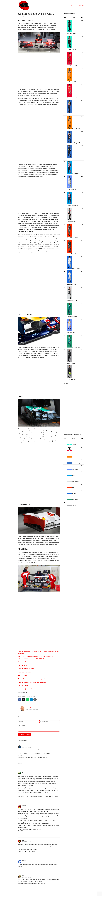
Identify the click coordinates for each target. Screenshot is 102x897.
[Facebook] (19, 699)
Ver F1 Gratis (74, 5)
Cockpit (22, 665)
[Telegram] (31, 699)
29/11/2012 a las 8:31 (26, 747)
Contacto (81, 5)
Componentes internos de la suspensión (32, 682)
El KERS (23, 685)
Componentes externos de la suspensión (32, 679)
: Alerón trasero (24, 662)
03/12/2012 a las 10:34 (26, 841)
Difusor (22, 675)
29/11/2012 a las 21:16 (26, 773)
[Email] (35, 699)
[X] (23, 699)
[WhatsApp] (27, 699)
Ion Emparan (30, 707)
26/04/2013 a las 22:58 (26, 862)
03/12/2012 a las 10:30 (26, 807)
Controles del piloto (26, 668)
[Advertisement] (39, 64)
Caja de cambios (25, 689)
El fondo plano (24, 672)
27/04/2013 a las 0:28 (26, 877)
